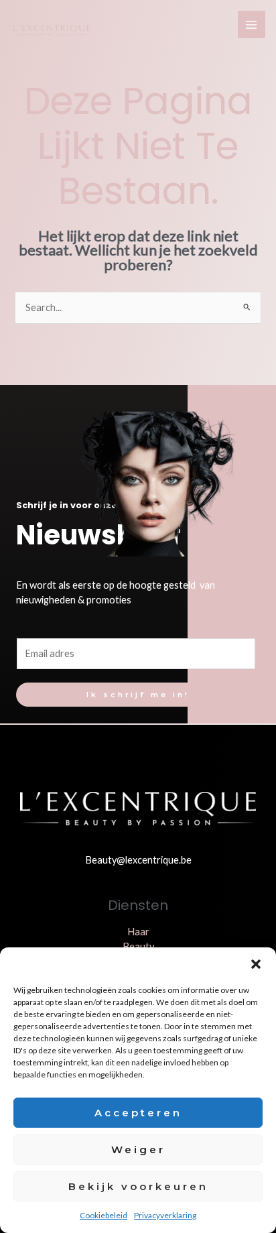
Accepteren (138, 1112)
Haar (138, 931)
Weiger (138, 1149)
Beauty (138, 946)
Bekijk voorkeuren (138, 1186)
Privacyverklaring (165, 1215)
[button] (256, 964)
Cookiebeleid (103, 1215)
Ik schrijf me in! (138, 694)
